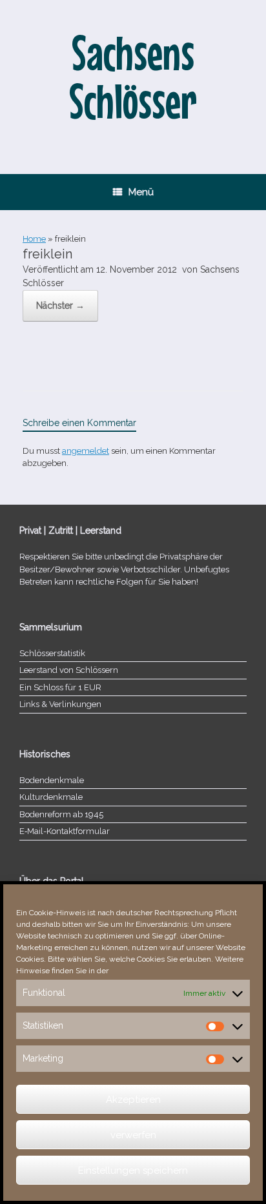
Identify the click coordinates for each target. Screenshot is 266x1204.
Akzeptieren (133, 1099)
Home (34, 239)
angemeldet (85, 451)
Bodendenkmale (51, 780)
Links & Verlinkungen (60, 704)
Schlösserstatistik (52, 653)
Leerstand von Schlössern (68, 670)
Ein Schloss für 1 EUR (60, 687)
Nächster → (60, 305)
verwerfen (133, 1135)
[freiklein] (26, 357)
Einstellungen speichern (133, 1170)
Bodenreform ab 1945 (61, 814)
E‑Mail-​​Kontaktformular (64, 831)
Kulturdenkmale (51, 797)
